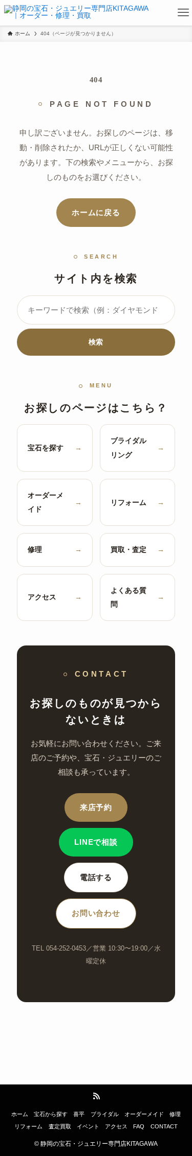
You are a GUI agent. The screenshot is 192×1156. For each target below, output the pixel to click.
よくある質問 (138, 597)
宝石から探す (51, 1114)
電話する (96, 877)
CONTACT (164, 1126)
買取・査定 (138, 549)
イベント (88, 1126)
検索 (96, 342)
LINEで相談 (95, 842)
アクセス (55, 597)
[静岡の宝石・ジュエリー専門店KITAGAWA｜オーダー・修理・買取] (79, 13)
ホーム (19, 1114)
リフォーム (138, 502)
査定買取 (60, 1126)
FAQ (138, 1126)
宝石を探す (55, 448)
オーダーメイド (55, 502)
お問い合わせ (96, 913)
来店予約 (96, 807)
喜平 (78, 1114)
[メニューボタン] (183, 13)
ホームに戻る (96, 213)
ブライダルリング (138, 447)
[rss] (96, 1096)
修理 (55, 549)
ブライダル (105, 1114)
